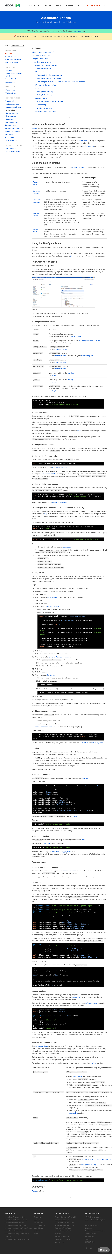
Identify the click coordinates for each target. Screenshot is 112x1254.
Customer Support (37, 1218)
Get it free (8, 53)
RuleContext (83, 743)
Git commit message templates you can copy (63, 1238)
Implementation (10, 148)
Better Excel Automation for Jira (16, 1220)
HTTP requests (10, 137)
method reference (60, 349)
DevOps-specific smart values (89, 341)
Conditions (10, 119)
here (75, 816)
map (45, 514)
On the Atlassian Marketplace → (95, 1221)
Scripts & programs (12, 131)
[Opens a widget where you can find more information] (104, 1250)
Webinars (37, 1231)
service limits (76, 997)
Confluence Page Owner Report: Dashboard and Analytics (63, 1231)
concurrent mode (75, 336)
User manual (9, 101)
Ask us (34, 1191)
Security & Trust (90, 1234)
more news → (59, 1242)
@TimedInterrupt (91, 1003)
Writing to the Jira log (44, 95)
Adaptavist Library (41, 1046)
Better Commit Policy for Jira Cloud (41, 36)
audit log (70, 373)
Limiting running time (44, 108)
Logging (38, 88)
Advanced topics (41, 98)
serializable (67, 547)
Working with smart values (44, 72)
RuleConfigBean (97, 743)
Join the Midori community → (95, 1231)
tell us (72, 256)
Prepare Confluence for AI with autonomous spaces (65, 1218)
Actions (35, 129)
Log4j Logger (46, 843)
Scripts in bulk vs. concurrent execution (51, 101)
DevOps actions (88, 146)
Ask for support (10, 56)
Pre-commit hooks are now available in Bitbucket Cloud (64, 1224)
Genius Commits (12, 113)
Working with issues (44, 69)
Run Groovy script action (42, 62)
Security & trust (10, 79)
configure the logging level (61, 852)
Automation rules (12, 104)
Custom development (12, 151)
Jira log (70, 380)
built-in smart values (59, 503)
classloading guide (87, 356)
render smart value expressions (46, 727)
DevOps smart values (60, 468)
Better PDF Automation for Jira (15, 1225)
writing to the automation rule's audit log (96, 1159)
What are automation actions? (43, 52)
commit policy (77, 31)
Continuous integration (13, 128)
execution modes (68, 871)
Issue (79, 431)
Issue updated (52, 597)
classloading (77, 1076)
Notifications (9, 125)
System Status (39, 1223)
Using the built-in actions (41, 55)
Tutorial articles (10, 93)
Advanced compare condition (59, 657)
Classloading (41, 105)
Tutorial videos (10, 90)
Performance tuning (12, 140)
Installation (8, 70)
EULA (86, 1239)
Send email (51, 675)
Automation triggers (13, 107)
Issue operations (11, 122)
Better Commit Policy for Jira (15, 1231)
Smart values (11, 116)
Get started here (92, 36)
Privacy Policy (89, 1236)
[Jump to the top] (70, 1197)
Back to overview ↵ (12, 62)
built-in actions (84, 141)
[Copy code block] (102, 400)
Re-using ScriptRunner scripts (46, 111)
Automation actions (13, 110)
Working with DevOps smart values (49, 75)
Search (36, 1234)
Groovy (35, 269)
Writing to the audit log (45, 92)
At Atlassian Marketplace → (15, 59)
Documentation (39, 1225)
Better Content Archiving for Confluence (18, 1228)
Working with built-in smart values (49, 78)
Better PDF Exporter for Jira (14, 1223)
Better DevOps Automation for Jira (17, 1239)
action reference (78, 167)
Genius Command (48, 474)
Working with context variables (46, 65)
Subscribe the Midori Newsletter (92, 1227)
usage (54, 375)
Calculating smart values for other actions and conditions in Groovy (61, 82)
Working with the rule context (45, 85)
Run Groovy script (53, 606)
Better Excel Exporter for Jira (14, 1217)
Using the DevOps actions (41, 59)
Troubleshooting (10, 82)
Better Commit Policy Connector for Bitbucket (17, 1235)
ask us (94, 1063)
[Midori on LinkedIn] (91, 1248)
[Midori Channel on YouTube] (86, 1248)
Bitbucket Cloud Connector (66, 36)
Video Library (38, 1228)
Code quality (9, 134)
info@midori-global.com (93, 1217)
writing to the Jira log (88, 1165)
